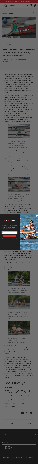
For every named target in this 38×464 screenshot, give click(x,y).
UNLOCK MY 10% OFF (9, 235)
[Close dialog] (37, 215)
